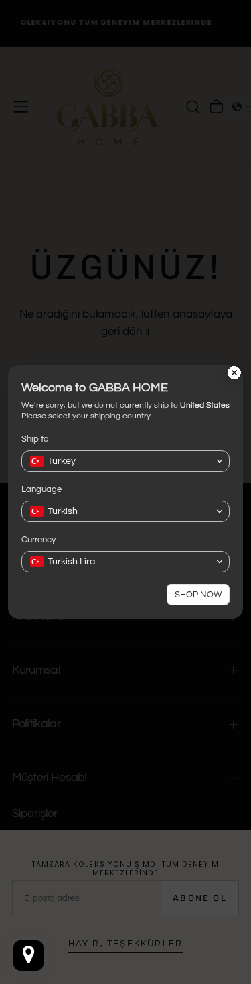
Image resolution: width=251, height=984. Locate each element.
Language (41, 489)
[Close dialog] (234, 374)
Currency (38, 539)
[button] (125, 461)
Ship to (34, 439)
